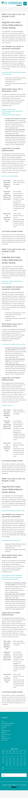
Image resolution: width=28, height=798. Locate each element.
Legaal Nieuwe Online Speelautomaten (11, 540)
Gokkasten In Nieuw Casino (8, 109)
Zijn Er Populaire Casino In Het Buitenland (12, 575)
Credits (19, 785)
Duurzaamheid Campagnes (7, 723)
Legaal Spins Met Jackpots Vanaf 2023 (11, 115)
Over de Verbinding (6, 725)
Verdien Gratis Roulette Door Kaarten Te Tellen (13, 510)
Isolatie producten (5, 738)
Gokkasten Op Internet (7, 405)
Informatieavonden (5, 730)
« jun (2, 769)
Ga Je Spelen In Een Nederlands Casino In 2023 (13, 344)
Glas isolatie (4, 740)
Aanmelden (4, 727)
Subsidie (3, 732)
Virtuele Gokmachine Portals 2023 (10, 579)
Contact (3, 736)
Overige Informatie (5, 734)
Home (2, 721)
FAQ (2, 728)
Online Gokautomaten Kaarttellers (10, 176)
